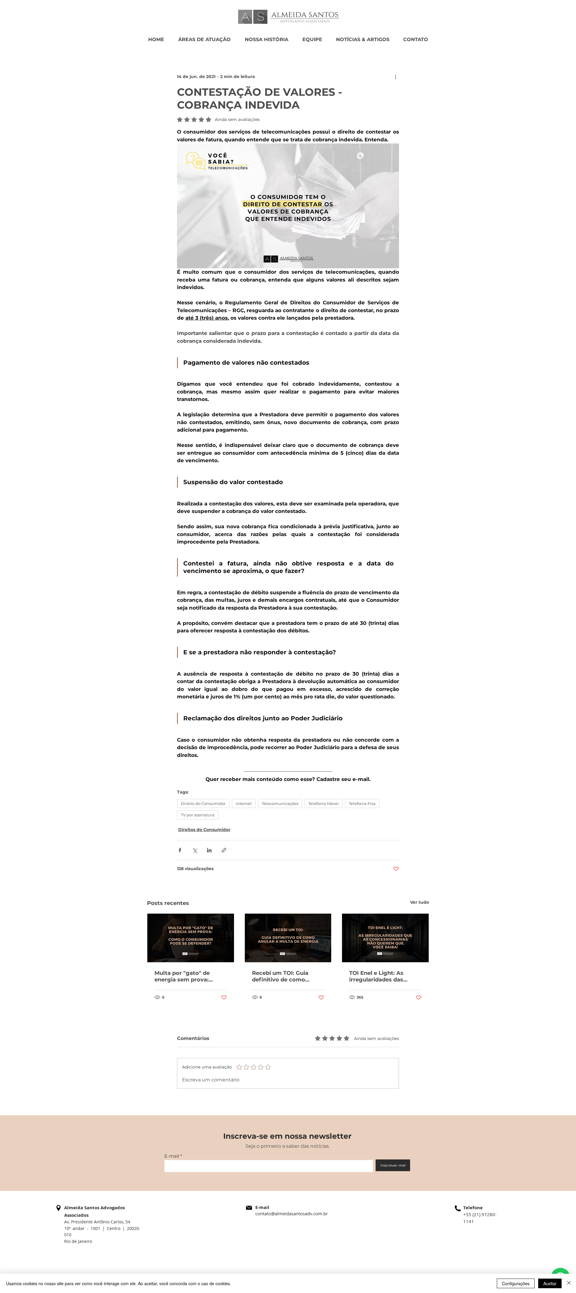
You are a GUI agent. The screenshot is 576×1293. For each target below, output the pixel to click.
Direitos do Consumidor (204, 829)
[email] (249, 1208)
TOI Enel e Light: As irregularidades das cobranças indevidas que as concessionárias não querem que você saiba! (384, 976)
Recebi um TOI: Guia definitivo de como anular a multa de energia (288, 976)
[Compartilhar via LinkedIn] (209, 850)
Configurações (516, 1283)
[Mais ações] (395, 76)
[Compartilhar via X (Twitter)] (194, 850)
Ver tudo (419, 902)
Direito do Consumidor (203, 803)
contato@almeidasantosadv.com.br (291, 1213)
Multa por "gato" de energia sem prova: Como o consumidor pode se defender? (183, 976)
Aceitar (549, 1283)
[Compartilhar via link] (224, 850)
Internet (244, 803)
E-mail (171, 1156)
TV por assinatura (197, 814)
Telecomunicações (280, 803)
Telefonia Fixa (362, 803)
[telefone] (458, 1208)
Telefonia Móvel (323, 803)
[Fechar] (568, 1283)
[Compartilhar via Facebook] (180, 850)
